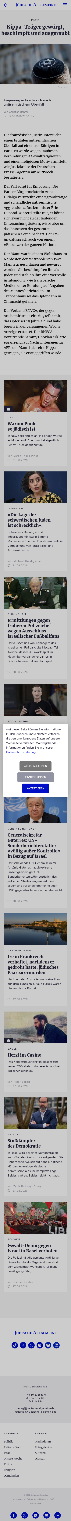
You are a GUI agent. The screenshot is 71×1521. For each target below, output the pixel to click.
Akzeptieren (35, 788)
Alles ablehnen (35, 766)
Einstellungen (35, 777)
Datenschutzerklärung (21, 752)
